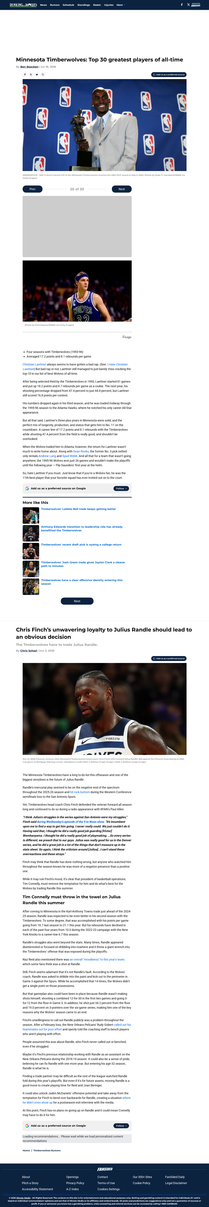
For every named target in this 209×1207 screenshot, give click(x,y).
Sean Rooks (81, 451)
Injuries (108, 4)
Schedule (68, 4)
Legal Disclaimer (176, 1183)
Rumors (54, 4)
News (43, 4)
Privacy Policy (75, 1183)
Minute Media (23, 1198)
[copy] (42, 74)
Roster (97, 4)
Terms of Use (106, 1183)
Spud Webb (69, 456)
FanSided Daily (175, 1177)
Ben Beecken (29, 66)
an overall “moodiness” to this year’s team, (97, 959)
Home (26, 1150)
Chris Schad (28, 650)
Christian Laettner (34, 364)
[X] (188, 4)
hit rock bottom (80, 792)
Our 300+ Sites (142, 1177)
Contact (102, 1177)
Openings (72, 1177)
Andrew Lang (47, 456)
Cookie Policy (141, 1183)
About (26, 1177)
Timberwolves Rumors (46, 1150)
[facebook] (182, 4)
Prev (33, 189)
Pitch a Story (30, 1183)
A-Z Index (72, 1189)
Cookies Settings (108, 1189)
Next (122, 189)
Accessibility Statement (37, 1189)
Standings (83, 4)
